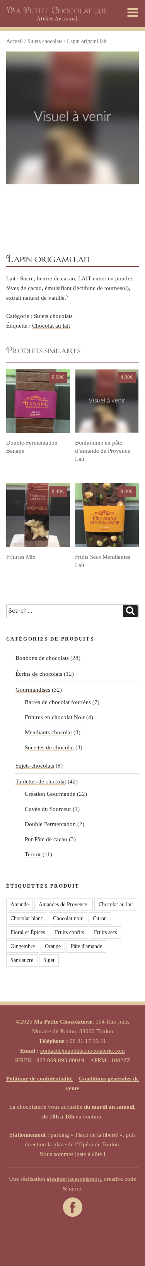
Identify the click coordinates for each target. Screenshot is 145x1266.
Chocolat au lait (51, 326)
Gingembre (22, 946)
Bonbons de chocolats (42, 658)
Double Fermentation (50, 824)
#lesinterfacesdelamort (74, 1179)
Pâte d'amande (86, 946)
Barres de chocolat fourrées (58, 702)
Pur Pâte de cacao (46, 839)
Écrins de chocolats (38, 674)
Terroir (33, 854)
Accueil (14, 41)
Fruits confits (69, 932)
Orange (53, 946)
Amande (19, 904)
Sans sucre (21, 960)
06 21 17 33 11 (88, 1041)
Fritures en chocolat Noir (55, 717)
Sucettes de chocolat (49, 747)
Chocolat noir (68, 918)
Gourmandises (32, 690)
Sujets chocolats (44, 41)
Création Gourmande (50, 794)
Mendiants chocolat (48, 732)
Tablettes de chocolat (40, 781)
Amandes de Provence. (64, 904)
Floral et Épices (27, 932)
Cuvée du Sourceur (48, 809)
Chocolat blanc (26, 918)
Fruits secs (105, 932)
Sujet (49, 960)
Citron (100, 918)
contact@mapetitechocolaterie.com (82, 1051)
